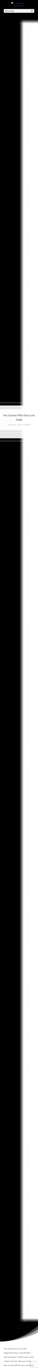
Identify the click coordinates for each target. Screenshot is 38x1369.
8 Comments (26, 425)
